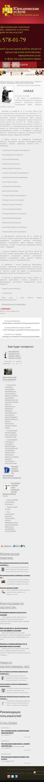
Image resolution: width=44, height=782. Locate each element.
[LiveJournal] (24, 546)
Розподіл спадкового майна (9, 588)
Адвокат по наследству (7, 81)
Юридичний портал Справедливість (14, 304)
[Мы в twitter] (12, 777)
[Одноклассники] (19, 546)
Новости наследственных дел (24, 81)
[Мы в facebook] (16, 777)
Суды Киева (8, 723)
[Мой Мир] (22, 546)
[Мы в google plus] (8, 777)
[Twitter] (17, 546)
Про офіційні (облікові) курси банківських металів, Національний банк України (11, 489)
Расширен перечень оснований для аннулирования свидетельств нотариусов (12, 472)
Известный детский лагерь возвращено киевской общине (9, 379)
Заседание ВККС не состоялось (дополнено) (11, 502)
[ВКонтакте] (14, 546)
